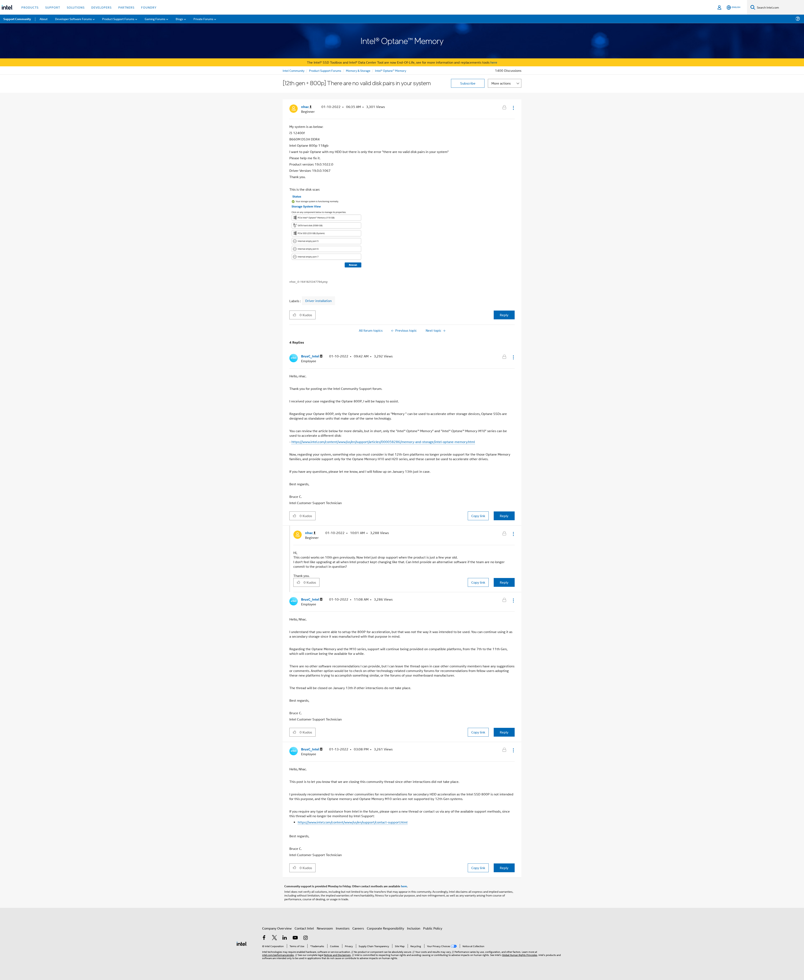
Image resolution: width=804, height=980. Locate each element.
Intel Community (293, 70)
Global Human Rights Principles (519, 955)
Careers (358, 928)
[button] (513, 107)
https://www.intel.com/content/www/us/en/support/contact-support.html (352, 822)
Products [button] (30, 7)
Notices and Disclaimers (337, 955)
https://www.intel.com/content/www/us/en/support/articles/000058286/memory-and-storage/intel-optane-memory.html (383, 441)
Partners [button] (126, 7)
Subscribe (467, 83)
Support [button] (52, 7)
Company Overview (277, 928)
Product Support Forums (325, 70)
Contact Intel (304, 928)
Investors (342, 928)
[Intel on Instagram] (305, 938)
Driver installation (318, 300)
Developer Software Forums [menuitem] (73, 19)
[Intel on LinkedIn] (284, 938)
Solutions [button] (76, 7)
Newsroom (325, 928)
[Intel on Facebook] (264, 938)
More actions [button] (501, 83)
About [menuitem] (44, 19)
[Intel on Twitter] (274, 938)
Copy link (478, 515)
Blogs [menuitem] (179, 19)
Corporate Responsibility (385, 928)
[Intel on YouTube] (295, 938)
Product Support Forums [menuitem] (118, 19)
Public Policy (432, 928)
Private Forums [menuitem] (203, 19)
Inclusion (413, 928)
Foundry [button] (149, 7)
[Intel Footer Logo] (242, 943)
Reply (504, 314)
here (493, 62)
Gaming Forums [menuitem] (155, 19)
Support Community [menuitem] (17, 19)
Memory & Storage (358, 70)
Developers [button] (101, 7)
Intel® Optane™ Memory (390, 70)
